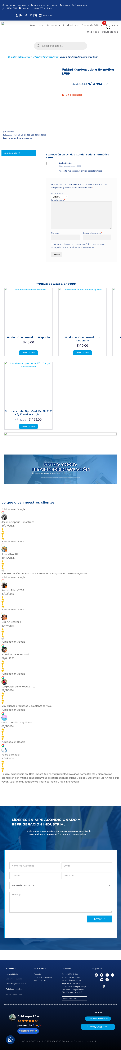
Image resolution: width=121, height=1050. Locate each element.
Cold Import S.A (28, 1016)
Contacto (66, 968)
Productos (69, 25)
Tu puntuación (58, 193)
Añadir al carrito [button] (28, 352)
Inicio (13, 57)
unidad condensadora (21, 138)
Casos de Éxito (91, 25)
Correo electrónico (92, 233)
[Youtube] (101, 979)
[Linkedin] (101, 975)
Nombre (55, 233)
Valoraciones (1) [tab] (12, 153)
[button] (10, 1039)
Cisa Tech (93, 31)
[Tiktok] (107, 979)
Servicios (52, 25)
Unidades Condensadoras (45, 57)
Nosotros (35, 25)
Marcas (16, 135)
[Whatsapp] (96, 975)
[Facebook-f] (107, 975)
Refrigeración (24, 57)
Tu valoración (58, 200)
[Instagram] (112, 975)
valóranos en (26, 1030)
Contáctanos (110, 31)
